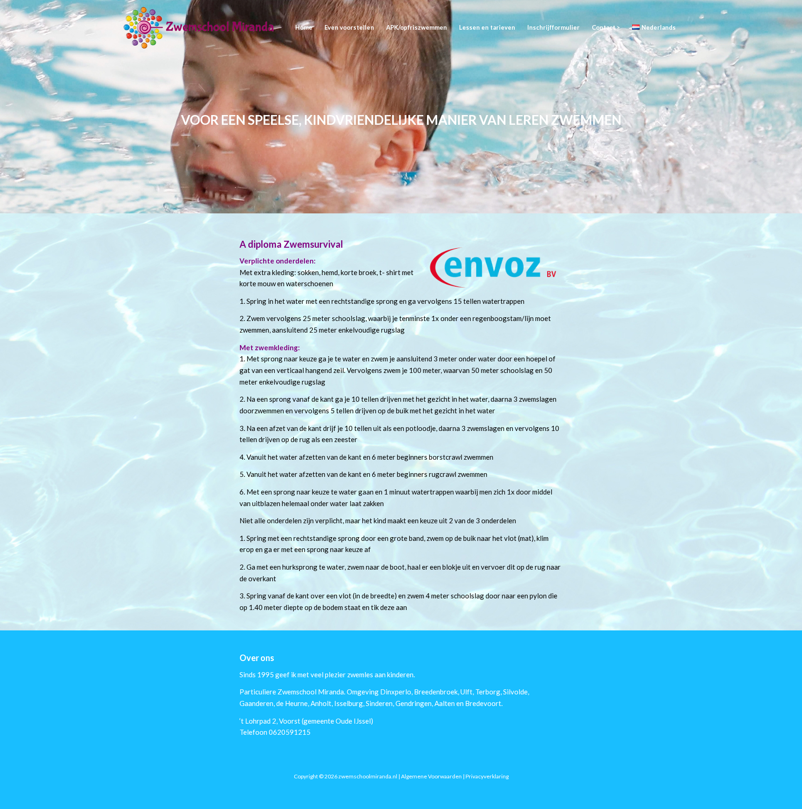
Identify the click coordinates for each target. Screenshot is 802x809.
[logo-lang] (199, 27)
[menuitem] (303, 27)
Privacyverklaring (487, 776)
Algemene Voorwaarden (431, 776)
